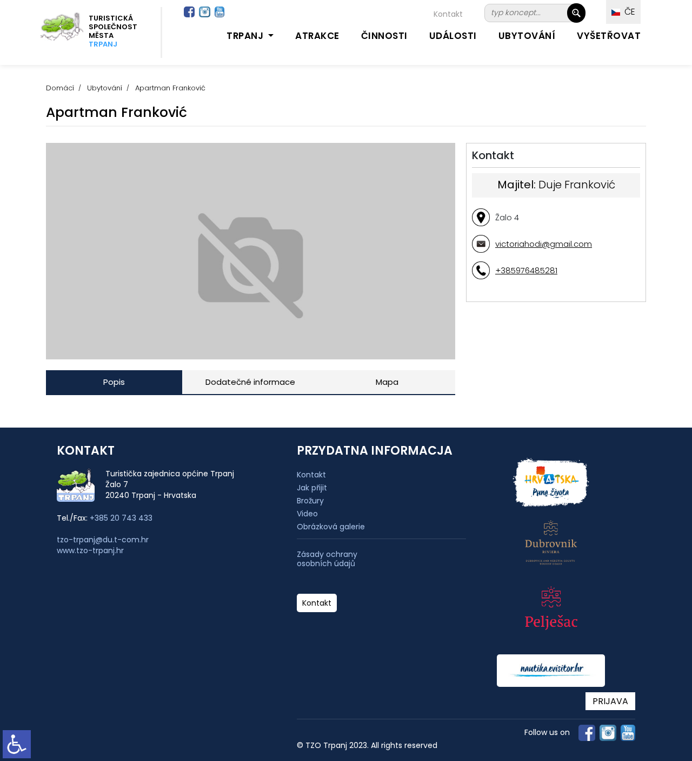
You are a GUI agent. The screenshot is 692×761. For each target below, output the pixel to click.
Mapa (387, 382)
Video (307, 513)
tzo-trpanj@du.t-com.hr (103, 539)
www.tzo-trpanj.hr (90, 550)
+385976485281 (526, 270)
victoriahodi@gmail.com (543, 244)
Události (453, 35)
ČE (627, 11)
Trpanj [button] (246, 35)
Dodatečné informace (250, 382)
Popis (114, 382)
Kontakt (448, 14)
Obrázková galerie (331, 526)
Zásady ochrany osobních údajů (327, 559)
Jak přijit (312, 487)
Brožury (310, 500)
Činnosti (384, 35)
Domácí (60, 88)
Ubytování (527, 35)
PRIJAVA (610, 701)
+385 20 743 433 (121, 518)
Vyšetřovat (609, 35)
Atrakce (317, 35)
